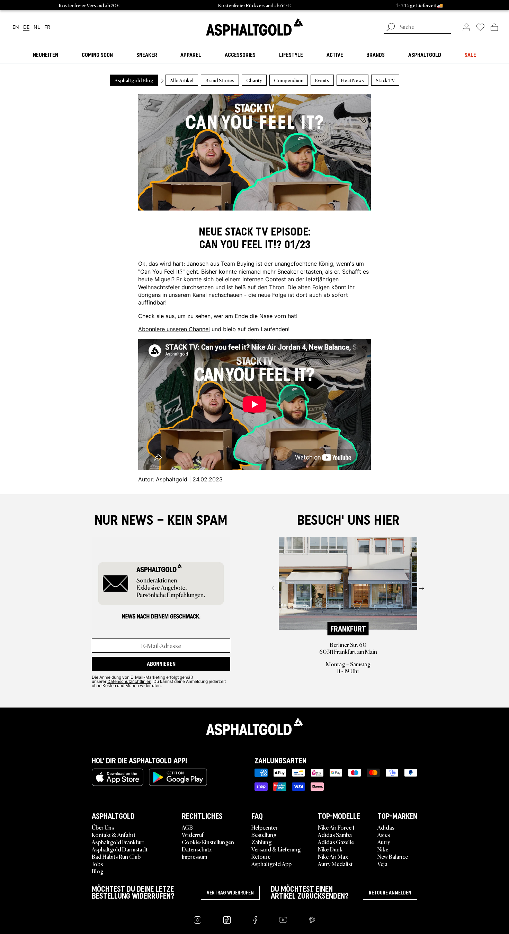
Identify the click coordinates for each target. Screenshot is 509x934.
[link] (254, 27)
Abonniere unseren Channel (174, 329)
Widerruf (193, 834)
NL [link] (37, 27)
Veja (382, 863)
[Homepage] (254, 726)
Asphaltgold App (271, 863)
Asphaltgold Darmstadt (120, 849)
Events (322, 80)
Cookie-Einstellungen (208, 842)
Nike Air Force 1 (336, 827)
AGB (187, 827)
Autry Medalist (335, 863)
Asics (383, 834)
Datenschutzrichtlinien (129, 681)
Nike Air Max (333, 856)
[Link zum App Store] (117, 777)
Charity (254, 80)
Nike (382, 849)
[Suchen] (391, 28)
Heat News (352, 80)
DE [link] (26, 27)
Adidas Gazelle (336, 842)
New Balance (392, 856)
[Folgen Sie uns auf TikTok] (227, 920)
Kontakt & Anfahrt (113, 834)
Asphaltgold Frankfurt (118, 842)
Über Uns (103, 827)
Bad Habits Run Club (116, 856)
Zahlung (261, 842)
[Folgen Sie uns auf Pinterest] (312, 920)
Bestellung (264, 834)
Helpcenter (264, 827)
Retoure (260, 856)
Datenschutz (197, 849)
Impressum (194, 856)
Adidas (385, 827)
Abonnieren (161, 664)
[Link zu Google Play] (178, 777)
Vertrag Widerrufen (230, 893)
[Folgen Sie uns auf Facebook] (255, 920)
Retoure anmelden (390, 893)
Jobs (97, 863)
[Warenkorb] (494, 27)
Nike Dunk (330, 849)
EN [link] (15, 27)
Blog (98, 871)
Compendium (288, 80)
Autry (383, 842)
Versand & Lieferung (276, 849)
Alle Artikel (182, 80)
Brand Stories (219, 80)
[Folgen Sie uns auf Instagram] (197, 920)
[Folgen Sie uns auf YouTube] (283, 920)
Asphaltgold (171, 479)
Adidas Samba (335, 834)
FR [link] (47, 27)
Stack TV (385, 80)
